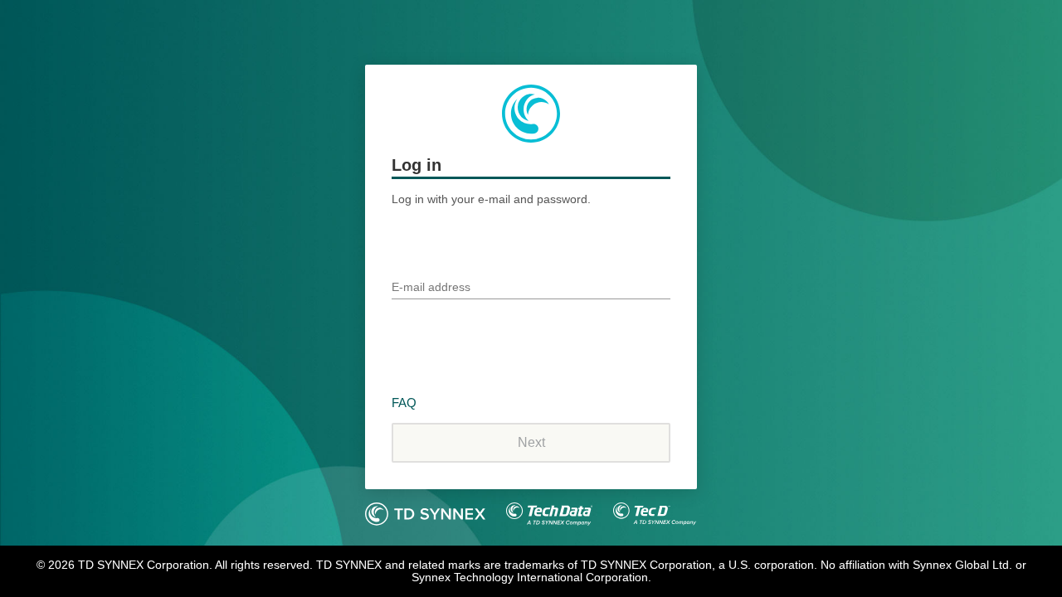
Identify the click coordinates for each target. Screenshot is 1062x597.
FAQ (404, 403)
